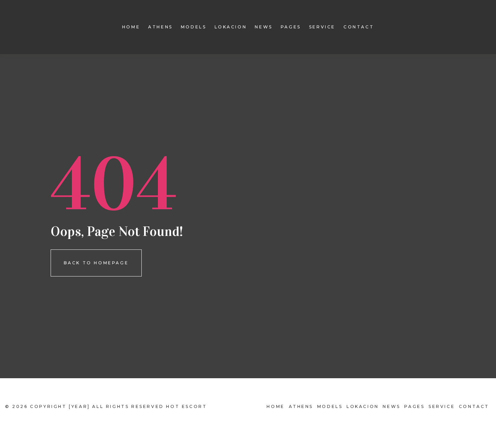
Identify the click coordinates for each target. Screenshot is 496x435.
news (263, 26)
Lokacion (231, 26)
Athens (160, 26)
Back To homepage (96, 262)
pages (291, 26)
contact (358, 26)
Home (131, 26)
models (193, 26)
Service (322, 26)
